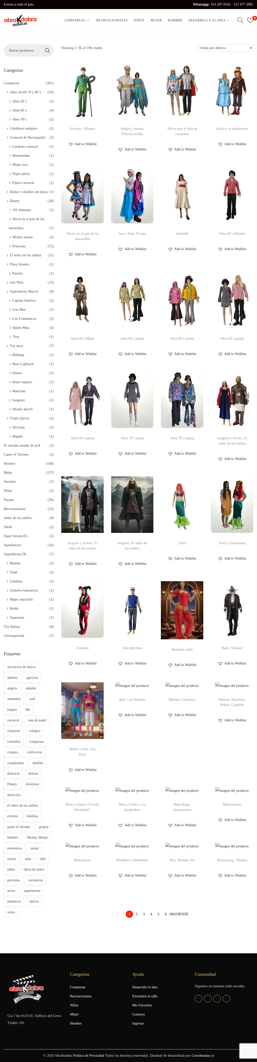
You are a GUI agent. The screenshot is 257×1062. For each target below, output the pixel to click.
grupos (43, 827)
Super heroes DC (16, 536)
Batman (15, 563)
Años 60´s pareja (132, 338)
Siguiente (178, 914)
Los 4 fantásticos (24, 319)
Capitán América (24, 300)
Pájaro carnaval (23, 183)
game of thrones (18, 827)
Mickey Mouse (37, 837)
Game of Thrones (16, 454)
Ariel (182, 543)
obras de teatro (34, 869)
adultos (12, 678)
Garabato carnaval (25, 146)
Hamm (17, 373)
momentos (14, 848)
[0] (250, 20)
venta (11, 912)
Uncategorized (14, 636)
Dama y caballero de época (29, 192)
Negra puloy (21, 174)
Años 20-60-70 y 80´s (25, 92)
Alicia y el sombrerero (232, 129)
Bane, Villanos (232, 648)
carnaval (13, 720)
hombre (12, 837)
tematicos (14, 901)
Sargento (18, 400)
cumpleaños (15, 763)
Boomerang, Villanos (232, 860)
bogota (12, 710)
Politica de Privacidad (88, 1055)
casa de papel (37, 720)
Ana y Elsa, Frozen (132, 233)
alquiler (31, 688)
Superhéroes (12, 545)
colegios (34, 731)
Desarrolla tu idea (144, 987)
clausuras (13, 731)
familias (32, 816)
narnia (11, 859)
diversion (32, 784)
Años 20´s (19, 101)
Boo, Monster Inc (182, 860)
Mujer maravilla (21, 599)
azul (32, 699)
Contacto (138, 1014)
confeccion (34, 752)
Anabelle (182, 233)
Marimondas (21, 156)
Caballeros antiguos (23, 128)
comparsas (36, 741)
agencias (32, 678)
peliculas (13, 880)
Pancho (17, 273)
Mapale (17, 436)
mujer (35, 848)
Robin (14, 608)
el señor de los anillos (22, 805)
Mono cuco (20, 165)
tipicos (34, 901)
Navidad (10, 482)
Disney (15, 201)
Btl (28, 710)
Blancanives (82, 860)
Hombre (9, 463)
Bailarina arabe (182, 649)
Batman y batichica (182, 699)
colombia (13, 741)
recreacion (35, 880)
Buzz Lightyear (23, 364)
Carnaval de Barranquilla (27, 137)
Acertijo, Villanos (82, 129)
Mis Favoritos (142, 1005)
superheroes (32, 891)
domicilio (14, 795)
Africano (18, 427)
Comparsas (11, 83)
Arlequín (82, 648)
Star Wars (17, 282)
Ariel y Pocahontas (232, 543)
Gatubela (16, 581)
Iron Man (19, 309)
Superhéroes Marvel (24, 291)
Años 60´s (19, 110)
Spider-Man (20, 328)
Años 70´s (19, 119)
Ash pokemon (132, 648)
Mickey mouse (22, 237)
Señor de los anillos (18, 518)
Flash (13, 572)
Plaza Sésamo (19, 264)
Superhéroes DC (15, 554)
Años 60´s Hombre (232, 233)
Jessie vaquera (22, 382)
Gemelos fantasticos (24, 590)
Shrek (8, 527)
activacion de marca (21, 667)
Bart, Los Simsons (132, 699)
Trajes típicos (19, 418)
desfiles (38, 763)
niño (43, 859)
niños (11, 869)
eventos (12, 816)
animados (14, 699)
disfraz (33, 773)
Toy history (12, 626)
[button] (82, 144)
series (11, 891)
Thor (15, 337)
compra (12, 752)
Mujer (8, 473)
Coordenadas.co (203, 1055)
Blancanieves (232, 804)
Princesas (18, 246)
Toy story (16, 346)
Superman (17, 617)
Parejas (9, 500)
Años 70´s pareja (182, 438)
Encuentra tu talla (144, 996)
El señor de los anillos (25, 255)
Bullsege (18, 355)
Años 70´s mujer (132, 438)
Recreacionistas (14, 509)
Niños (8, 491)
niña (28, 859)
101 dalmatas (21, 210)
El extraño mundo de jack (22, 445)
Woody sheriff (22, 409)
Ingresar (138, 1023)
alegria (12, 688)
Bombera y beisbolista (132, 860)
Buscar (47, 50)
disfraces (13, 773)
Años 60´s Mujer (82, 338)
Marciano (19, 391)
